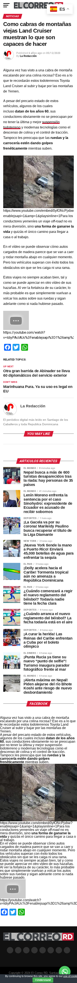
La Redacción (28, 56)
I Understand (43, 980)
